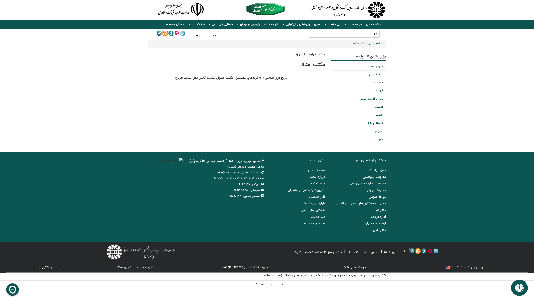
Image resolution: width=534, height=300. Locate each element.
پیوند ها (389, 252)
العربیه (212, 36)
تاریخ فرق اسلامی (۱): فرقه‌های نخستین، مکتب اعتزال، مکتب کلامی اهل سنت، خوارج (231, 77)
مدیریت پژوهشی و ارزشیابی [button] (302, 24)
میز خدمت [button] (198, 24)
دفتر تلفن (379, 230)
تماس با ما (371, 252)
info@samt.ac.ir (228, 172)
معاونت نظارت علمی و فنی (367, 183)
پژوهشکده (318, 183)
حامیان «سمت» (175, 24)
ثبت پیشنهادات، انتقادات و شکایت (318, 252)
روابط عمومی (377, 196)
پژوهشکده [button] (333, 24)
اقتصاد (379, 107)
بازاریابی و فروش (313, 203)
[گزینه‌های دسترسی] (519, 288)
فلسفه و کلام (375, 123)
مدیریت (378, 82)
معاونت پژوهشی (374, 176)
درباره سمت (317, 176)
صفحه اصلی (373, 24)
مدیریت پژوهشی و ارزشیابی (305, 190)
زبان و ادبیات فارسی (371, 98)
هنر (381, 139)
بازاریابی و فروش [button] (249, 24)
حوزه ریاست (377, 170)
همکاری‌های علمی (313, 210)
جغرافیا (379, 131)
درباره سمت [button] (354, 24)
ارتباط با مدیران (375, 223)
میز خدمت (318, 216)
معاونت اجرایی (375, 190)
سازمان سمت (375, 66)
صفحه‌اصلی (376, 43)
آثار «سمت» (271, 24)
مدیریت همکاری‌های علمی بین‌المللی (361, 203)
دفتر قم (381, 210)
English (200, 36)
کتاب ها (352, 252)
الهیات (379, 90)
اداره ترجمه (378, 216)
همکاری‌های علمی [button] (222, 24)
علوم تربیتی (376, 74)
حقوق (379, 114)
